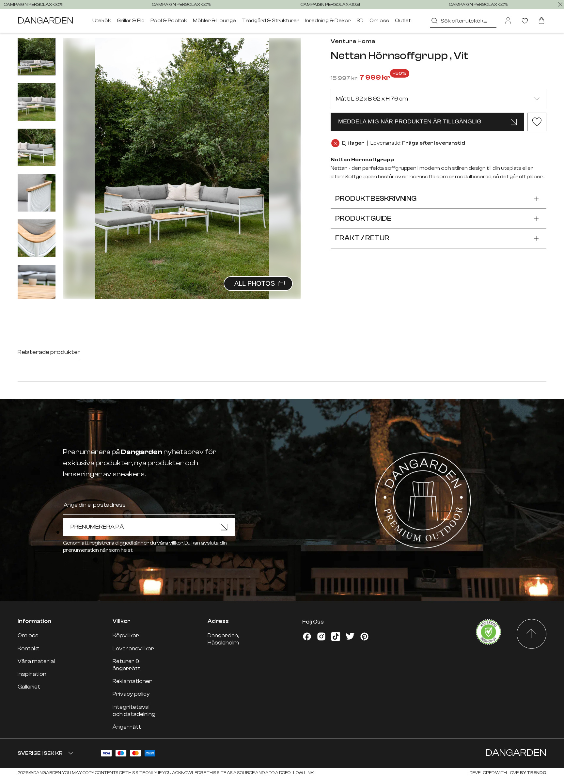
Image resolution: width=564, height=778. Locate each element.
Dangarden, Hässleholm (223, 639)
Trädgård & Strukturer (270, 21)
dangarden (45, 21)
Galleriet (29, 687)
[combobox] (463, 21)
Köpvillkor (126, 635)
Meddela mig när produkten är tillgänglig (409, 121)
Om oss (379, 21)
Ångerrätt (127, 727)
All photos (254, 283)
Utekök (101, 21)
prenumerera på (97, 526)
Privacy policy (131, 694)
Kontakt (28, 648)
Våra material (36, 661)
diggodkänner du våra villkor (149, 543)
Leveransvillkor (133, 648)
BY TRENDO (532, 772)
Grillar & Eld (131, 21)
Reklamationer (132, 681)
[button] (287, 161)
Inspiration (32, 674)
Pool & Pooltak (168, 21)
